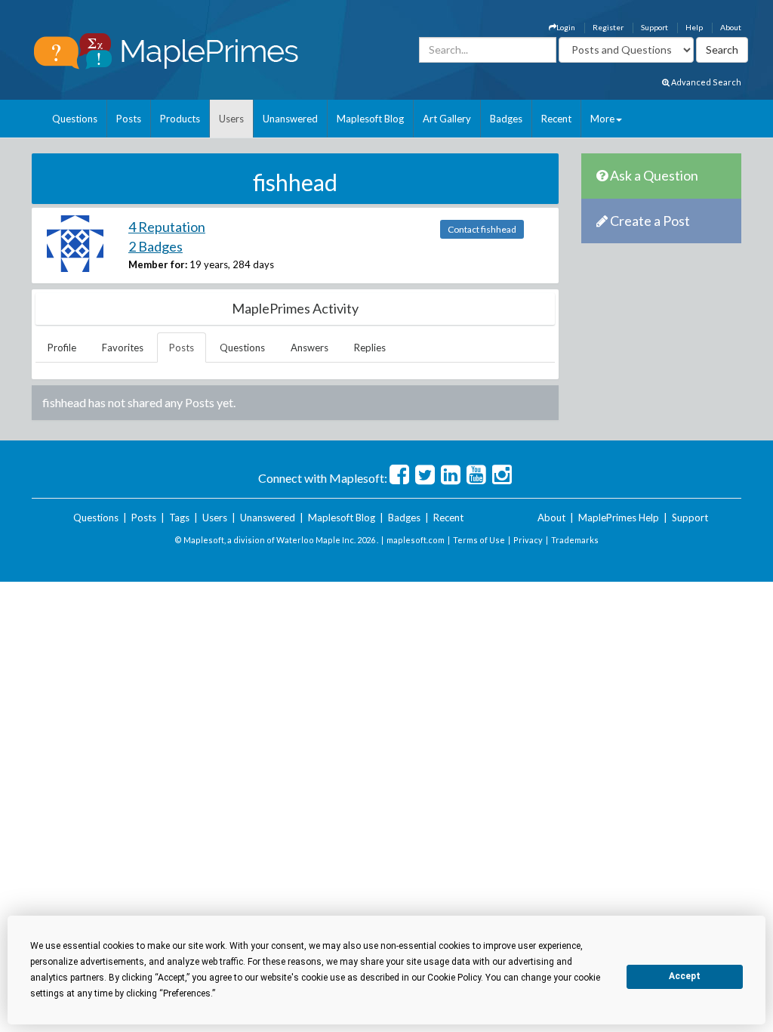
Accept (685, 976)
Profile (62, 347)
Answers (309, 347)
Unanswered (290, 119)
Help (694, 27)
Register (608, 27)
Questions (74, 119)
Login (565, 27)
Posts (128, 119)
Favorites (122, 347)
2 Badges (155, 246)
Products (180, 119)
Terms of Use (479, 540)
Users (231, 119)
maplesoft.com (415, 540)
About (730, 27)
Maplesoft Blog (370, 119)
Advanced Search (705, 82)
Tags (179, 517)
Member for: (157, 264)
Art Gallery (447, 119)
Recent (556, 119)
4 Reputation (166, 226)
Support (654, 27)
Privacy (528, 540)
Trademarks (575, 540)
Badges (506, 119)
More (602, 119)
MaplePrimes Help (618, 517)
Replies (370, 347)
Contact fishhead (482, 229)
